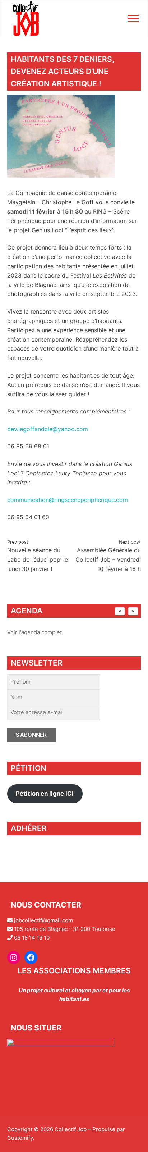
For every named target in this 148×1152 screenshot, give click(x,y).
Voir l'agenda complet (34, 632)
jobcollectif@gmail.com (43, 920)
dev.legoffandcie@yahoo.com (47, 429)
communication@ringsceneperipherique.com (67, 499)
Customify (20, 1137)
